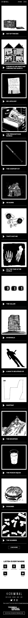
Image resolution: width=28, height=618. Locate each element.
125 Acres (10, 202)
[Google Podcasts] (23, 567)
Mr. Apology (11, 101)
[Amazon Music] (14, 567)
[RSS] (5, 574)
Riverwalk (10, 337)
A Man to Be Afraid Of (15, 371)
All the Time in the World (13, 270)
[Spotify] (23, 574)
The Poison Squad (13, 473)
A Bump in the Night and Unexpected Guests (15, 67)
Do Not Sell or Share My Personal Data (14, 613)
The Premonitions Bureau (13, 135)
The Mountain (12, 439)
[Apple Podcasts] (5, 567)
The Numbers (11, 540)
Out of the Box (12, 33)
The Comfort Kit (13, 169)
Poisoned (10, 506)
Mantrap (10, 405)
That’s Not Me (12, 236)
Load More (14, 547)
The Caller (10, 304)
